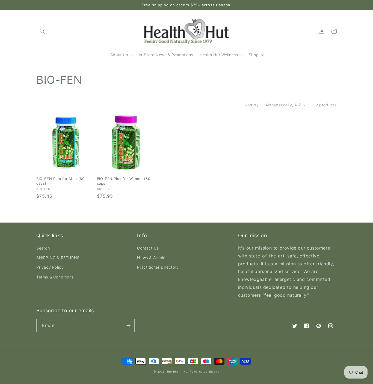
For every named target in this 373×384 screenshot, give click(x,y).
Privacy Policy (50, 267)
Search (43, 248)
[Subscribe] (128, 325)
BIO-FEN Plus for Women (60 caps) (123, 180)
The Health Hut (178, 371)
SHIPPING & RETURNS (58, 257)
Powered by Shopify (205, 371)
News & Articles (152, 257)
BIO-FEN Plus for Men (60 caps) (60, 180)
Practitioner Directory (158, 267)
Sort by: (252, 105)
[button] (42, 31)
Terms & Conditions (55, 277)
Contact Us (148, 248)
